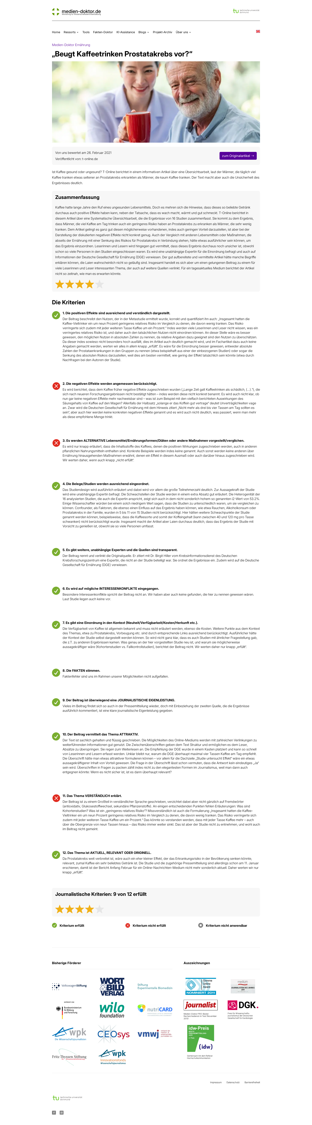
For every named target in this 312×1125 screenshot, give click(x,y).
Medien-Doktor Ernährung (71, 45)
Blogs (142, 32)
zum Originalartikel (236, 156)
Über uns (182, 32)
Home (56, 32)
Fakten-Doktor (103, 32)
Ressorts (70, 32)
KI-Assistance (126, 32)
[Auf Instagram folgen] (62, 1113)
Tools (86, 32)
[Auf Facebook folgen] (54, 1113)
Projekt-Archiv (162, 32)
